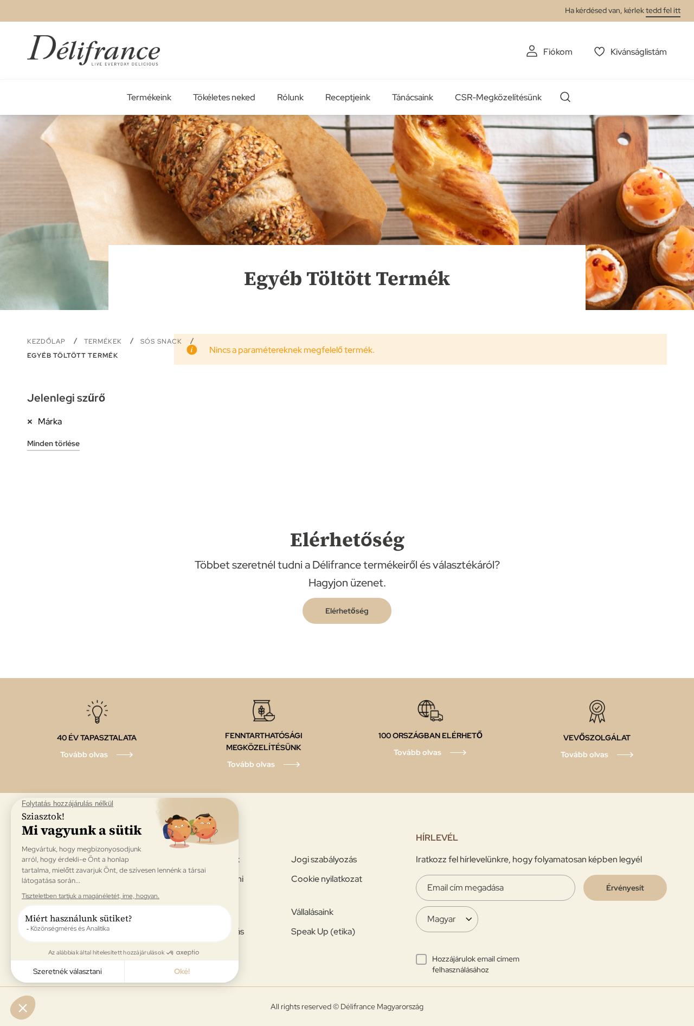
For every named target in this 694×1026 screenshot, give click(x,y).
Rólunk (290, 97)
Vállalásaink (312, 912)
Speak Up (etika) (323, 931)
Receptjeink (347, 97)
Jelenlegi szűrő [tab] (66, 398)
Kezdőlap (47, 341)
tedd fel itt (663, 10)
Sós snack (162, 341)
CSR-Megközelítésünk (498, 97)
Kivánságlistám (639, 51)
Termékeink (149, 97)
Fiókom (558, 51)
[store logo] (93, 50)
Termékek (104, 341)
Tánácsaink (412, 97)
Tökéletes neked (224, 97)
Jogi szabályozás (324, 859)
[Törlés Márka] (32, 421)
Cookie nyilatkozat (326, 879)
